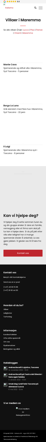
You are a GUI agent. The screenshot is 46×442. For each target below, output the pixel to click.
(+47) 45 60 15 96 (10, 287)
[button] (11, 1)
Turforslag (7, 316)
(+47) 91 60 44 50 (10, 290)
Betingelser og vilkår (11, 349)
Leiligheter (7, 313)
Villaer (5, 309)
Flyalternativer (9, 345)
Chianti (17, 33)
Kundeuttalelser (10, 334)
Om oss (6, 341)
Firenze (39, 30)
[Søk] (34, 7)
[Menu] (39, 7)
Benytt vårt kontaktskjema (14, 277)
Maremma (28, 33)
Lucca (26, 30)
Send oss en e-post (11, 282)
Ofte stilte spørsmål (11, 338)
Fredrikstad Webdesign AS (29, 436)
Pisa (32, 30)
